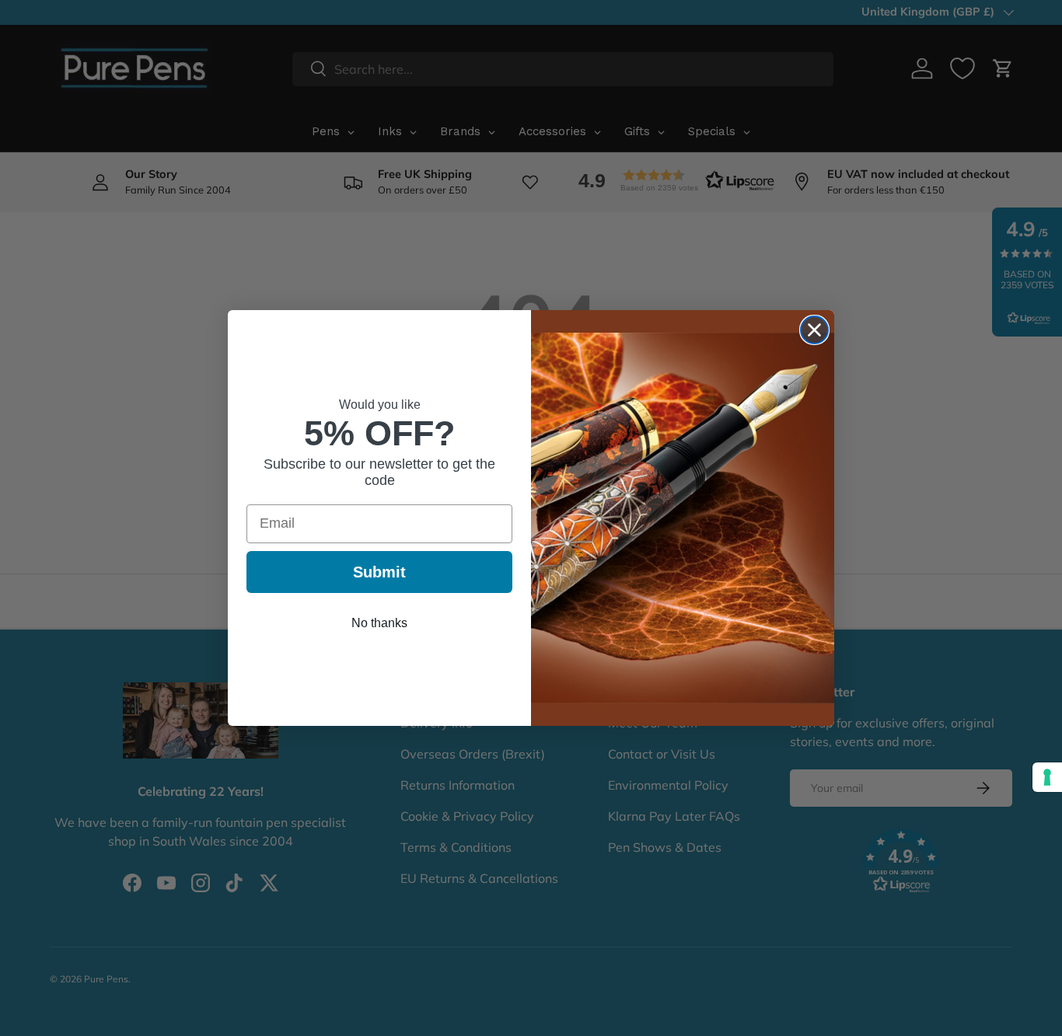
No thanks (379, 623)
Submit (379, 572)
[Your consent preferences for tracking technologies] (1047, 777)
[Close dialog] (814, 330)
